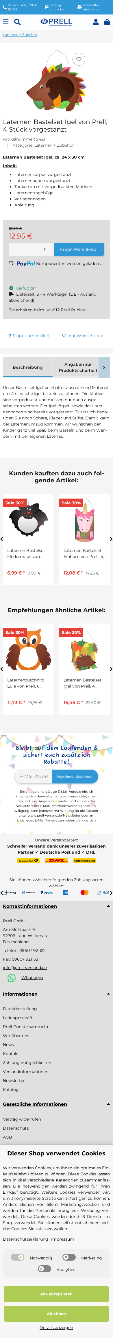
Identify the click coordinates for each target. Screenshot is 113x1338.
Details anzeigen (56, 1327)
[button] (96, 22)
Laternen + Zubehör (54, 145)
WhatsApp (32, 977)
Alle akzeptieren (56, 1294)
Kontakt (11, 1053)
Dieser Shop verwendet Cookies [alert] (56, 1153)
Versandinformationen (25, 1071)
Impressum (62, 1239)
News (8, 1044)
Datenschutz (16, 1128)
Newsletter (14, 1080)
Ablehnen (56, 1313)
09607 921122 (32, 950)
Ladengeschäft (18, 1017)
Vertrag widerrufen (22, 1119)
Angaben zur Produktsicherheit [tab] (78, 367)
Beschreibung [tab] (28, 367)
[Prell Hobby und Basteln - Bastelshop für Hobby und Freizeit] (56, 21)
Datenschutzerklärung (25, 1239)
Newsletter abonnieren (75, 777)
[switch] (17, 1257)
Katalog (11, 1089)
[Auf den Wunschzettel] (79, 59)
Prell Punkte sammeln (25, 1026)
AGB (7, 1137)
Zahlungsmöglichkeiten (27, 1062)
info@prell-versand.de (25, 967)
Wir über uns (16, 1035)
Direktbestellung (20, 1008)
